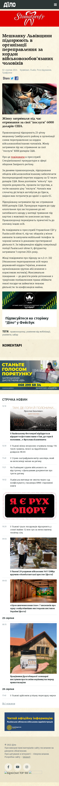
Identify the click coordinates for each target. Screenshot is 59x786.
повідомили (18, 157)
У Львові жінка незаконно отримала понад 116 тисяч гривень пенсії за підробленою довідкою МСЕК (33, 449)
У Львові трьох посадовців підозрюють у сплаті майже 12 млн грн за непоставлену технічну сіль (31, 529)
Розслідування (44, 70)
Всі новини (8, 703)
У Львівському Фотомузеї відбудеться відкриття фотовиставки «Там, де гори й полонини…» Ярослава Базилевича (31, 436)
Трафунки (7, 72)
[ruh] (29, 519)
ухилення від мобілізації (38, 331)
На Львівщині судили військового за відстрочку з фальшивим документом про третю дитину (31, 470)
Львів (33, 70)
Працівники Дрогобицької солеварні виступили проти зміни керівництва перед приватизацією (32, 679)
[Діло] (9, 4)
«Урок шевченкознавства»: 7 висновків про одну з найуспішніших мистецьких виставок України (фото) (33, 608)
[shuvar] (29, 308)
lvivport (26, 757)
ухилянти (6, 334)
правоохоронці (17, 331)
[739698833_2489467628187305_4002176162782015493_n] (29, 25)
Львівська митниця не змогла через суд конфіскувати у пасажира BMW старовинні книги (31, 483)
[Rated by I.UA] (35, 773)
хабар (15, 334)
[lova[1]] (29, 730)
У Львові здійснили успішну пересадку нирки (33, 695)
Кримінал (24, 70)
